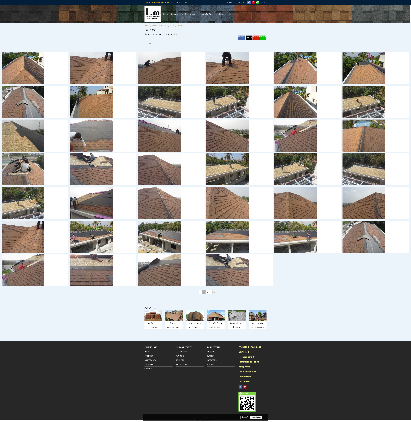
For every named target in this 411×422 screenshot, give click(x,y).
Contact (148, 369)
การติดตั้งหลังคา (207, 14)
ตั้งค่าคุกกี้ (245, 417)
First (196, 292)
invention (175, 14)
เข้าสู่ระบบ (230, 3)
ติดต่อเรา (221, 14)
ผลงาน (193, 14)
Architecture (182, 364)
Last (214, 292)
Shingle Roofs (177, 34)
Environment (182, 352)
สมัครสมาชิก (241, 3)
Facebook (211, 352)
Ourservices (150, 360)
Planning (180, 356)
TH (264, 2)
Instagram (212, 360)
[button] (230, 14)
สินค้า (184, 14)
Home (165, 14)
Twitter (210, 356)
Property (148, 364)
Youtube (210, 364)
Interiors (180, 360)
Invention (148, 356)
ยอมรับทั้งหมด (256, 417)
